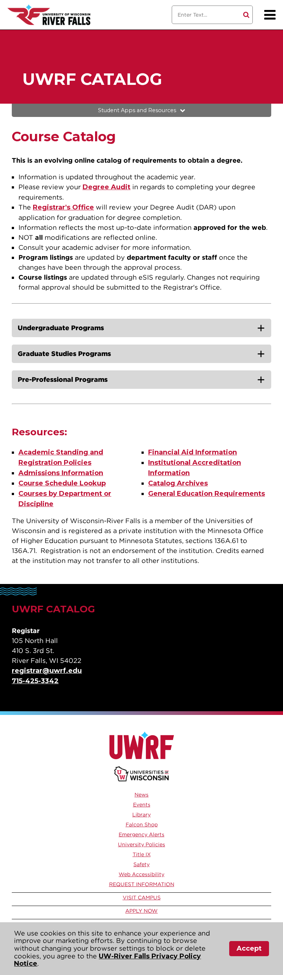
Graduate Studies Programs (64, 353)
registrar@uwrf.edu (47, 671)
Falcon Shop (142, 824)
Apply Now (141, 911)
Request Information (141, 884)
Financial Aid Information (192, 452)
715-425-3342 (35, 681)
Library (141, 814)
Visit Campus (142, 897)
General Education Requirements (206, 494)
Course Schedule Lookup (62, 483)
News (141, 795)
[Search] (246, 15)
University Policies (141, 844)
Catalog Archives (178, 483)
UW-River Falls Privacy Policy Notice (107, 960)
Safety (141, 864)
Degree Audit (106, 187)
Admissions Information (60, 473)
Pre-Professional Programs (63, 379)
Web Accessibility (141, 874)
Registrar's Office (63, 207)
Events (141, 805)
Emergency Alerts (141, 834)
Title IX (142, 854)
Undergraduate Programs (61, 328)
